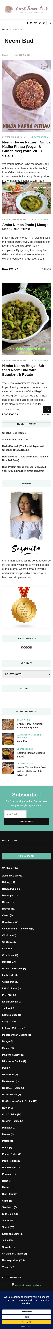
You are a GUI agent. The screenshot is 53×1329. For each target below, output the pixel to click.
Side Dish (7, 1214)
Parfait (5, 1141)
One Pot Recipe (11, 1121)
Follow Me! (27, 856)
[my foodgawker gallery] (26, 1285)
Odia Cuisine (23, 720)
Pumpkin (7, 1174)
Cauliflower (8, 922)
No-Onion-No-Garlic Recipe (17, 1101)
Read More (9, 269)
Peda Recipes (10, 1161)
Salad (5, 1201)
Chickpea (7, 935)
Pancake (7, 1127)
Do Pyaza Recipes (12, 968)
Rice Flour (8, 1194)
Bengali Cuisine (11, 889)
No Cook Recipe (11, 1088)
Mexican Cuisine (11, 1055)
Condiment (8, 955)
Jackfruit (7, 1008)
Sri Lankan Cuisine (12, 1253)
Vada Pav (22, 741)
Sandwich (22, 737)
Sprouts (6, 1247)
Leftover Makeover (12, 1028)
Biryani (6, 902)
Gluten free (8, 982)
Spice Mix (7, 1240)
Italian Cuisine (10, 1001)
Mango (6, 1041)
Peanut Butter (10, 1154)
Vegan (5, 1267)
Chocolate (8, 942)
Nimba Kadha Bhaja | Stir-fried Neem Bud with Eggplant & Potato (23, 370)
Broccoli (7, 908)
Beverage (7, 895)
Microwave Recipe (12, 1061)
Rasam (6, 1187)
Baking (6, 882)
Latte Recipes (10, 1015)
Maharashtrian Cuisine (29, 735)
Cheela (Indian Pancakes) (16, 928)
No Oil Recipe (9, 1094)
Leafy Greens (9, 1021)
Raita (5, 1181)
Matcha (6, 1048)
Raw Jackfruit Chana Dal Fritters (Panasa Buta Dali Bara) (25, 458)
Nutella (6, 1108)
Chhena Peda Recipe (14, 433)
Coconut (7, 948)
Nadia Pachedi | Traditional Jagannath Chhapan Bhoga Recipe (23, 448)
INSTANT (7, 995)
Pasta (5, 1147)
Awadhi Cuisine (11, 875)
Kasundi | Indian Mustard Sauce (31, 755)
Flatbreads (8, 975)
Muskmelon (8, 1081)
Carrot (5, 915)
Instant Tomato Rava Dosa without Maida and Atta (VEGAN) (31, 771)
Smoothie (7, 1220)
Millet (5, 1068)
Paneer (6, 1134)
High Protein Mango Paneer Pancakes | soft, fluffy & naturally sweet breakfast (24, 469)
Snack (5, 1227)
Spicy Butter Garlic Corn (15, 439)
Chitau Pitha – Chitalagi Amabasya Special (30, 726)
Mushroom (8, 1074)
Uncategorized (39, 137)
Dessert (6, 962)
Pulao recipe (9, 1167)
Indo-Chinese (9, 988)
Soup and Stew (10, 1234)
